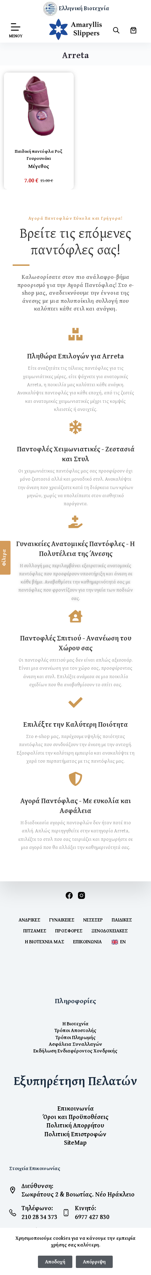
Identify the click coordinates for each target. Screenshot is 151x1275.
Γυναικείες (61, 920)
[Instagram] (81, 895)
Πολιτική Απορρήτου (75, 1125)
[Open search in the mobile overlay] (116, 30)
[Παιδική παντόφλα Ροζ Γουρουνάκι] (39, 106)
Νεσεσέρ (93, 920)
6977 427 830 (92, 1216)
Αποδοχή (55, 1261)
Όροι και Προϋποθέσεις (75, 1116)
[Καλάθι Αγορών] (133, 30)
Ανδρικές (29, 920)
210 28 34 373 (39, 1216)
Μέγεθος (38, 166)
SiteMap (75, 1142)
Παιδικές (122, 920)
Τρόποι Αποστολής (75, 1030)
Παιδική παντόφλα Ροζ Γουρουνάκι (39, 155)
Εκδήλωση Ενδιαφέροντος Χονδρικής (75, 1050)
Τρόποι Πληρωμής (75, 1037)
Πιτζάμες (34, 930)
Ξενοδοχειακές (109, 930)
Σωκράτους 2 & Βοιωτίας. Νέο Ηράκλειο (77, 1194)
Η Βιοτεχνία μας (44, 941)
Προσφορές (69, 930)
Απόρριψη (94, 1261)
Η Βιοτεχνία (75, 1023)
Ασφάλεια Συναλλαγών (75, 1044)
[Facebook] (69, 895)
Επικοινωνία (87, 941)
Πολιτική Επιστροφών (75, 1134)
